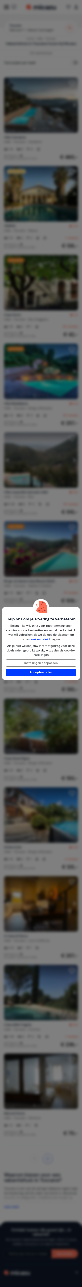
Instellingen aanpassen (41, 663)
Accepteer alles (41, 672)
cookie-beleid (39, 639)
